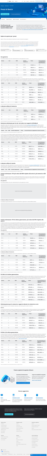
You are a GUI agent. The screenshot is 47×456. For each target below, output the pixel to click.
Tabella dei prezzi (9, 19)
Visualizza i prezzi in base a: (40, 49)
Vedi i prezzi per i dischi (23, 338)
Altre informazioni (23, 19)
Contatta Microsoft (10, 454)
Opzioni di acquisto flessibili (19, 428)
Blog (16, 438)
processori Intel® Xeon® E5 (32, 125)
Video (17, 445)
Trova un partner (3, 439)
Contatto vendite (32, 1)
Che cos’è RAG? (33, 447)
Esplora (13, 1)
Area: (13, 49)
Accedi (44, 1)
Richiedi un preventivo (5, 14)
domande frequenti (11, 46)
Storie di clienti (3, 432)
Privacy (14, 454)
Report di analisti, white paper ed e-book (21, 444)
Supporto (27, 1)
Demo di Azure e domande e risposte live (37, 429)
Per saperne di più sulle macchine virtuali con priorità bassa (32, 29)
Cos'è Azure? (2, 423)
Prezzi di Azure (18, 425)
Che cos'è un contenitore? (35, 445)
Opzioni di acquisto (16, 19)
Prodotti (17, 423)
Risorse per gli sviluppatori (19, 439)
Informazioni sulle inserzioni (29, 454)
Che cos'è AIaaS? (34, 442)
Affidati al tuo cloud (3, 429)
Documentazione (39, 397)
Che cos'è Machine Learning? (35, 439)
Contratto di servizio (28, 397)
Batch (2, 397)
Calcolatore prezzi (16, 397)
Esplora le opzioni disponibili (36, 380)
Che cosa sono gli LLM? (34, 444)
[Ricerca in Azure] (22, 1)
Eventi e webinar (18, 442)
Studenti (17, 441)
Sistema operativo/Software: (5, 49)
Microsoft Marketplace (3, 438)
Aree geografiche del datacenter (5, 428)
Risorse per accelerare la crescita (35, 425)
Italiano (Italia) (4, 449)
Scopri (25, 1)
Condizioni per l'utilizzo (19, 454)
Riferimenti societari (4, 454)
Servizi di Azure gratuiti (19, 426)
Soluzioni (33, 423)
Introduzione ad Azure (39, 1)
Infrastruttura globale (3, 426)
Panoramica (3, 19)
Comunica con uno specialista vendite (23, 382)
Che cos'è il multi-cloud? (34, 438)
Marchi (24, 454)
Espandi (16, 1)
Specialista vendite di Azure (24, 45)
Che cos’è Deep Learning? (35, 441)
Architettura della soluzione (35, 426)
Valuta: (25, 49)
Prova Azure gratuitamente (15, 14)
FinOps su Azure (18, 429)
